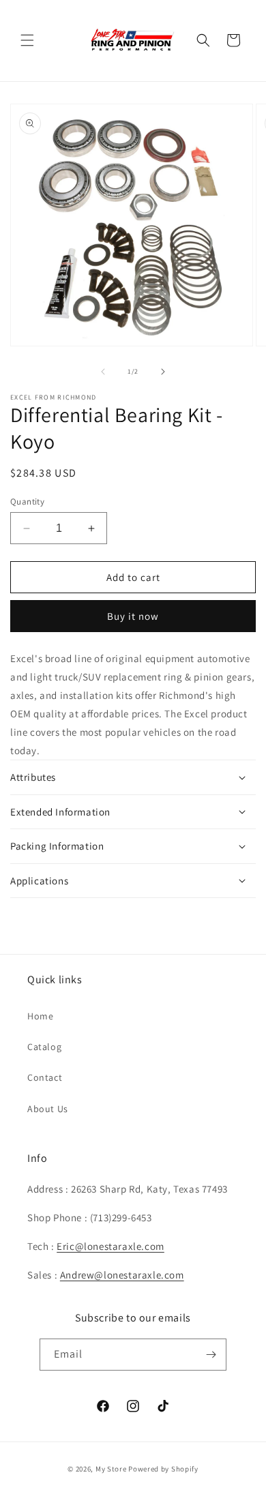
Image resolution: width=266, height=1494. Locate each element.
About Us (47, 1109)
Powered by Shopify (163, 1469)
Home (40, 1016)
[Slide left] (103, 372)
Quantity (27, 501)
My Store (111, 1469)
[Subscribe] (211, 1355)
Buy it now (133, 616)
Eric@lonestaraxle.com (110, 1246)
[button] (27, 40)
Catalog (44, 1047)
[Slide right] (163, 372)
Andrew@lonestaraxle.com (122, 1274)
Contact (44, 1077)
